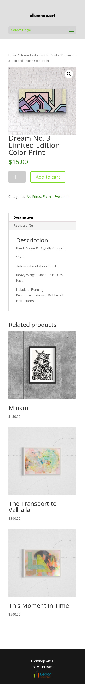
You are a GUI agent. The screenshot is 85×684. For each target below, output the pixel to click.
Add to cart (48, 177)
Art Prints (52, 55)
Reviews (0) (23, 225)
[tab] (42, 217)
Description (23, 217)
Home (12, 55)
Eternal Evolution (31, 55)
